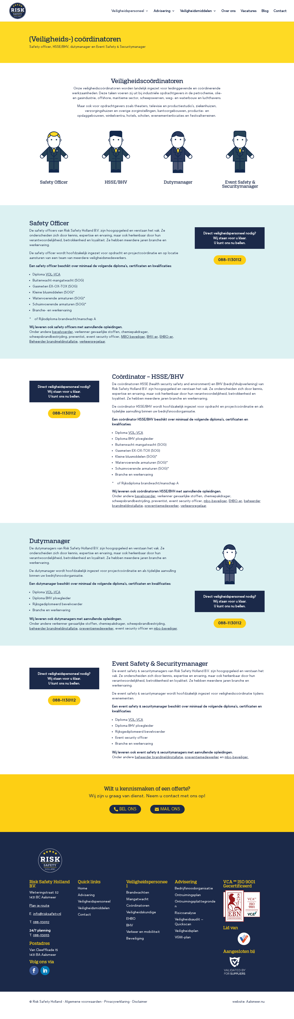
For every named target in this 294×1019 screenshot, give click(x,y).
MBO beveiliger (133, 337)
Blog (265, 11)
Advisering (162, 11)
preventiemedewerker (162, 506)
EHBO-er (166, 337)
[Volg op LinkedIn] (45, 970)
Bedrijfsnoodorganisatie (194, 888)
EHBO (131, 919)
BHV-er (152, 337)
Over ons (228, 11)
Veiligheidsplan (186, 931)
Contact (280, 11)
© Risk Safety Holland (45, 1002)
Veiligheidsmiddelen (196, 11)
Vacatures (249, 11)
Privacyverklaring (117, 1002)
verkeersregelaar (92, 341)
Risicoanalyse (185, 913)
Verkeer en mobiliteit (143, 932)
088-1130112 (229, 259)
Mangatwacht (137, 899)
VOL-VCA (53, 274)
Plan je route (39, 905)
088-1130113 (41, 935)
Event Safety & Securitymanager (240, 184)
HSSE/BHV (116, 181)
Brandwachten (137, 892)
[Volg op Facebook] (34, 970)
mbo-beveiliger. (237, 757)
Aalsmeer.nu (255, 1002)
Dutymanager (178, 181)
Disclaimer (139, 1002)
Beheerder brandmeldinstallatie (53, 341)
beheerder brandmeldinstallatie (53, 628)
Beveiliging (135, 938)
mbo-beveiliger (215, 501)
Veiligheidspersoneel (127, 11)
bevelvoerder (62, 332)
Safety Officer (54, 181)
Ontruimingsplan (188, 895)
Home (82, 888)
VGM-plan (183, 937)
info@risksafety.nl (47, 914)
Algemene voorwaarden (83, 1002)
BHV (129, 925)
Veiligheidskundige (141, 912)
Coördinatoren (137, 905)
